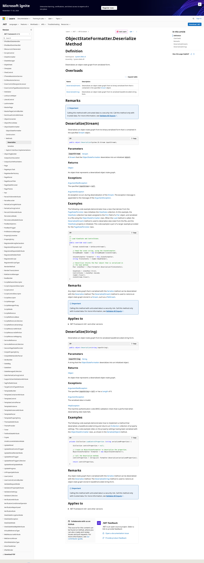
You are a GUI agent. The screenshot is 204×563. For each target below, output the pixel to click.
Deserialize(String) (72, 92)
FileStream (111, 297)
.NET (74, 32)
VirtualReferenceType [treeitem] (12, 531)
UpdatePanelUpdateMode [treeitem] (13, 465)
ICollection (115, 426)
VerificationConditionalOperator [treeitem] (15, 503)
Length (105, 391)
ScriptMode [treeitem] (8, 309)
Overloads (177, 38)
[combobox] (17, 34)
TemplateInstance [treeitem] (10, 406)
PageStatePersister (75, 212)
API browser (82, 32)
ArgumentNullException (77, 183)
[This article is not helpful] (194, 54)
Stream (103, 88)
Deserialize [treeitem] (12, 142)
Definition (177, 36)
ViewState (103, 212)
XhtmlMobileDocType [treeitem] (11, 542)
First (107, 215)
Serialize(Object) (113, 432)
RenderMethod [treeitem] (9, 267)
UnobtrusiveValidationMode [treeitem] (14, 441)
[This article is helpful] (191, 54)
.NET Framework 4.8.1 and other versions (86, 324)
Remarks (177, 41)
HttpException (73, 405)
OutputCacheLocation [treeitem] (12, 158)
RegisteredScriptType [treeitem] (12, 263)
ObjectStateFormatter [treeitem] (13, 131)
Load (115, 218)
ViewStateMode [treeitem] (9, 523)
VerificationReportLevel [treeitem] (12, 507)
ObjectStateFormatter (91, 157)
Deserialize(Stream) (73, 86)
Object (70, 168)
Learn (68, 32)
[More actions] (137, 31)
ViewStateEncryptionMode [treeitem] (13, 515)
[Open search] (193, 19)
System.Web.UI (80, 57)
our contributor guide (78, 537)
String (84, 359)
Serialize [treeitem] (11, 146)
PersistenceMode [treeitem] (10, 216)
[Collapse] (31, 29)
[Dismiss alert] (199, 4)
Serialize (110, 291)
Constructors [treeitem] (10, 135)
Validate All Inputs (107, 116)
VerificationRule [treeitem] (9, 511)
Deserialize (79, 294)
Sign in (198, 18)
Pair (118, 215)
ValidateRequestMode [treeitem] (12, 484)
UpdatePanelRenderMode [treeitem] (13, 453)
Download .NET (194, 24)
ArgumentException (76, 192)
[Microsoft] (4, 18)
